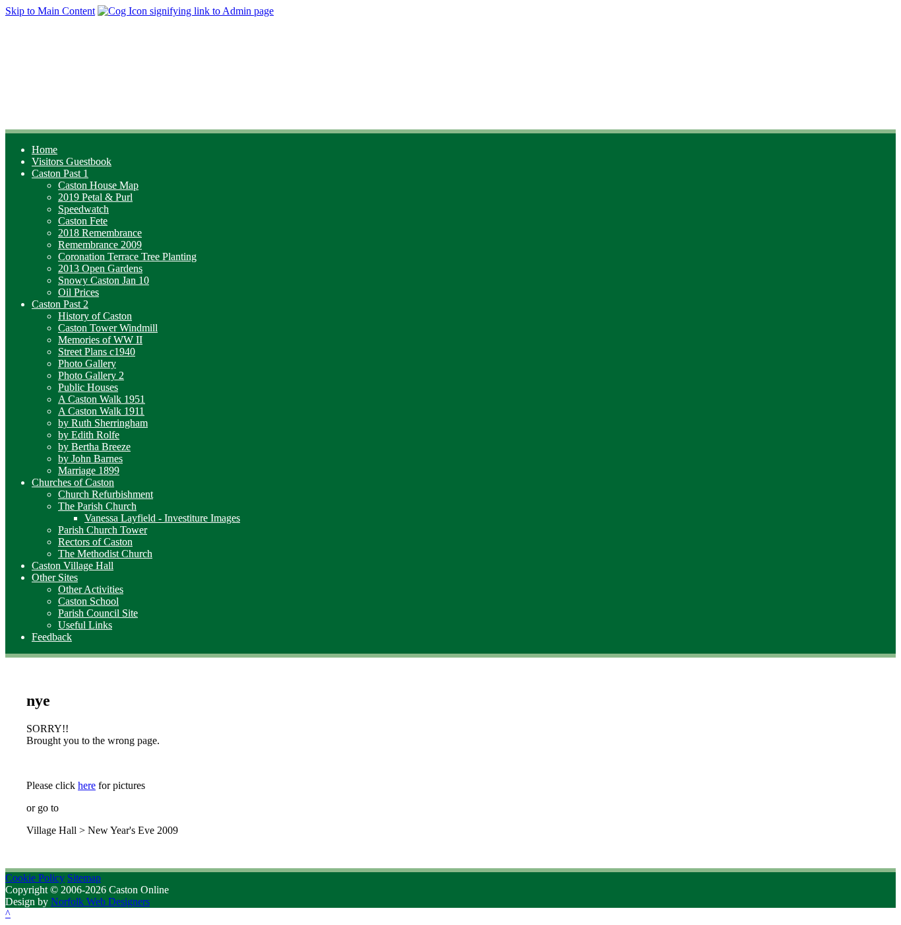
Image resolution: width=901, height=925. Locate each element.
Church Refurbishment (105, 494)
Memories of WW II (100, 339)
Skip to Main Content (50, 11)
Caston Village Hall (72, 565)
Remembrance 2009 (100, 244)
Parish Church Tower (102, 529)
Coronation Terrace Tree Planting (127, 256)
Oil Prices (78, 292)
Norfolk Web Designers (100, 901)
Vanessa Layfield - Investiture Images (162, 518)
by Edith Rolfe (88, 434)
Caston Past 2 (60, 304)
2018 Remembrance (100, 232)
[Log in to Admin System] (186, 11)
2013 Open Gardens (100, 268)
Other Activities (90, 589)
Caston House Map (98, 185)
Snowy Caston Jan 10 (103, 280)
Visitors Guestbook (71, 161)
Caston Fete (83, 220)
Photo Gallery (87, 363)
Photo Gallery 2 (91, 375)
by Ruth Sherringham (103, 422)
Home (44, 149)
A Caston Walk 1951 (101, 399)
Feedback (52, 636)
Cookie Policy (35, 877)
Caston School (88, 601)
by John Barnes (90, 458)
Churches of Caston (73, 482)
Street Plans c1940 (96, 351)
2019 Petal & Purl (95, 197)
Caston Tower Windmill (108, 327)
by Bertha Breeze (94, 446)
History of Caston (95, 316)
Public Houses (88, 387)
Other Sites (55, 577)
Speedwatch (83, 209)
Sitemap (84, 877)
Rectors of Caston (95, 541)
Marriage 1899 (88, 470)
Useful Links (85, 625)
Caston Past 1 (60, 173)
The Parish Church (97, 506)
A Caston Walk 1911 (101, 411)
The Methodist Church (105, 553)
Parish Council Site (98, 613)
